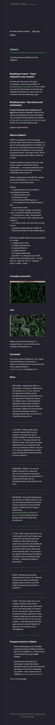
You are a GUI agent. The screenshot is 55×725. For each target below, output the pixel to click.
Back (11, 679)
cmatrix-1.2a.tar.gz (17, 369)
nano (20, 440)
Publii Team (30, 717)
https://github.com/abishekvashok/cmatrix (27, 120)
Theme (37, 714)
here (16, 364)
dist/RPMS (19, 474)
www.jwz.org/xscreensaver (32, 674)
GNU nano (36, 31)
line (15, 450)
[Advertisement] (27, 18)
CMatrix (13, 35)
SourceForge (27, 391)
